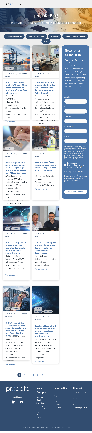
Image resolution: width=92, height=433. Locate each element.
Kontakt (77, 388)
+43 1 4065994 (80, 405)
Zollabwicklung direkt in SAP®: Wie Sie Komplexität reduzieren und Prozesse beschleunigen (45, 331)
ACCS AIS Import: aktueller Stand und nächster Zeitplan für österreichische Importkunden (16, 247)
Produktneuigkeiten (14, 36)
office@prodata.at (81, 407)
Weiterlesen (10, 121)
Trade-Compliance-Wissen (75, 36)
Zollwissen (54, 36)
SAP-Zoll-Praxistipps (36, 36)
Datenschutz (55, 427)
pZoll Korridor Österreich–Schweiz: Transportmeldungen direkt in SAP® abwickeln (45, 166)
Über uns (57, 393)
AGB (63, 427)
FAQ (68, 427)
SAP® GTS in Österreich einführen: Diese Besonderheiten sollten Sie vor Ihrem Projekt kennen (16, 87)
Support (57, 396)
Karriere (57, 399)
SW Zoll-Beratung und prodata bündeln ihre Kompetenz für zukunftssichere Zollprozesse (45, 247)
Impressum (45, 427)
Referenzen (58, 402)
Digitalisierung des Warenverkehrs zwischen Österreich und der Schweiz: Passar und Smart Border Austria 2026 (15, 329)
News (46, 41)
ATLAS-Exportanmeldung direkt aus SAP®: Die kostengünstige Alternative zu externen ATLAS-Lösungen (16, 167)
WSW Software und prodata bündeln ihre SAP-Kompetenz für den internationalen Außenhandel (45, 87)
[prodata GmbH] (14, 5)
